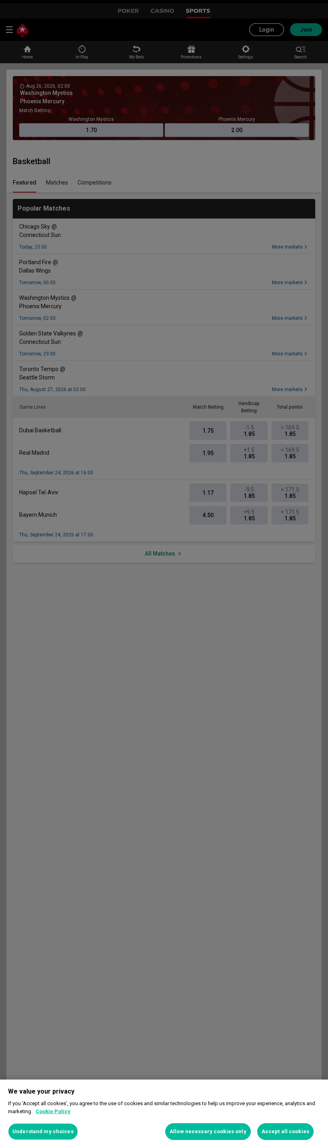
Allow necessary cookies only (208, 1131)
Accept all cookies (285, 1131)
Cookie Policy (53, 1111)
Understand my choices (43, 1131)
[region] (164, 1114)
